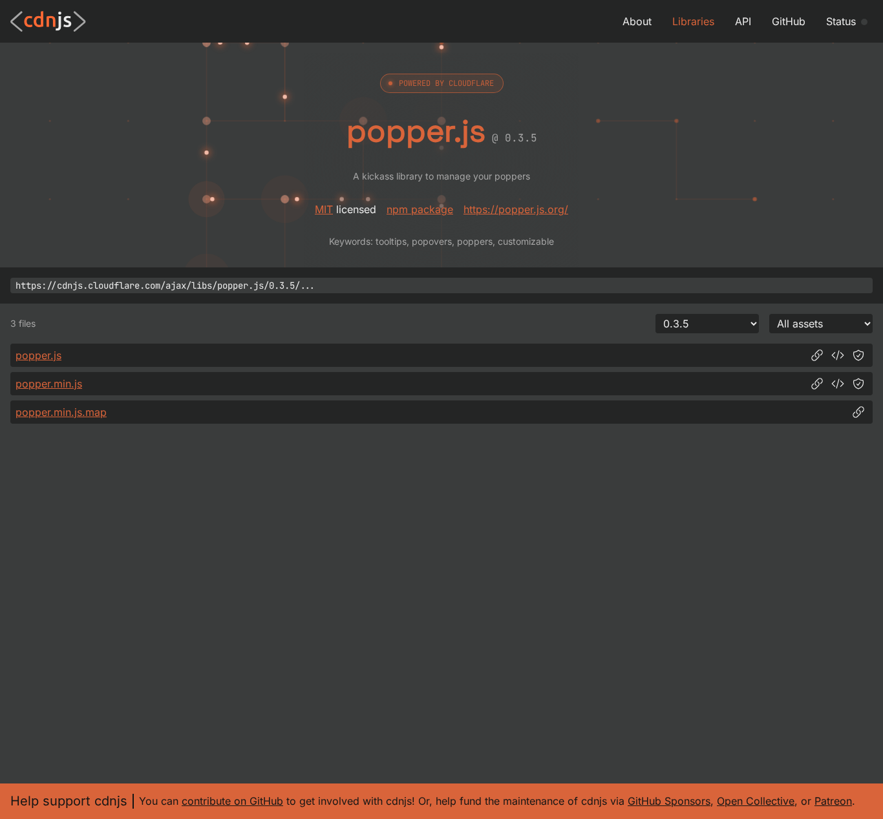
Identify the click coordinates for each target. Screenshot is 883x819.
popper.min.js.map (61, 412)
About (637, 21)
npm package (420, 209)
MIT (324, 209)
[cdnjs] (48, 21)
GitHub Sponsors (669, 800)
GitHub (788, 21)
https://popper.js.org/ (515, 209)
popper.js (38, 355)
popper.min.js (49, 383)
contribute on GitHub (232, 800)
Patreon (833, 800)
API (743, 21)
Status (841, 21)
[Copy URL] (817, 355)
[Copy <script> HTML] (838, 355)
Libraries (693, 21)
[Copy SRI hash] (858, 355)
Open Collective (755, 800)
